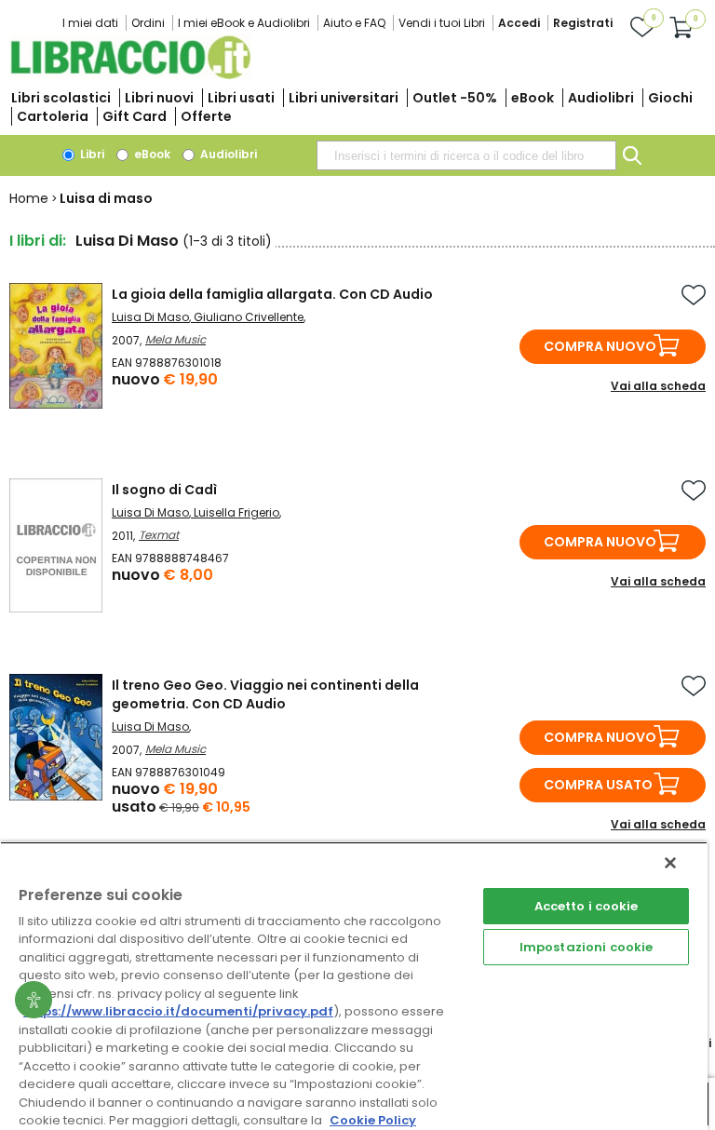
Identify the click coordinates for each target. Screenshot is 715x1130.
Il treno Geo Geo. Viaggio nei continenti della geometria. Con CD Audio (265, 694)
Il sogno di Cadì (164, 489)
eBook (532, 97)
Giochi (670, 97)
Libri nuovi (159, 97)
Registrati (583, 23)
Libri (90, 154)
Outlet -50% (454, 97)
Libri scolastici (61, 97)
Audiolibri (601, 97)
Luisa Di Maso (150, 317)
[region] (354, 985)
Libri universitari (343, 97)
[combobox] (466, 155)
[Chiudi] (670, 862)
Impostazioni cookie (586, 947)
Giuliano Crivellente (249, 317)
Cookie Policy (373, 1120)
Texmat (159, 535)
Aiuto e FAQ (354, 23)
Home (28, 198)
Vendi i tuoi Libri (441, 23)
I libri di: (37, 240)
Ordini (148, 23)
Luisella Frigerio (236, 512)
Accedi (519, 23)
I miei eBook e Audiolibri (244, 23)
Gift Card (134, 116)
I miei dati (90, 23)
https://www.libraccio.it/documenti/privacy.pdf (178, 1011)
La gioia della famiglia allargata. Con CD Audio (272, 294)
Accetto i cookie (586, 906)
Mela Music (175, 339)
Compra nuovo (600, 346)
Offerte (206, 116)
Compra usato (598, 784)
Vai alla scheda (658, 386)
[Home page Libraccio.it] (130, 75)
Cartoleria (52, 116)
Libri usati (241, 97)
